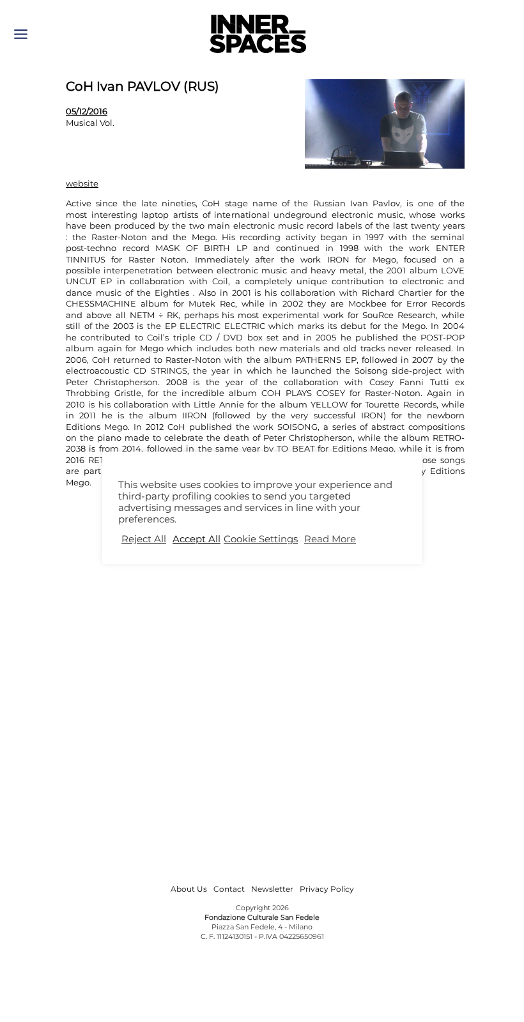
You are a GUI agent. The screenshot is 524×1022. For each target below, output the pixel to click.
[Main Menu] (20, 34)
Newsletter (272, 889)
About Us (189, 889)
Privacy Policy (327, 889)
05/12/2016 (86, 111)
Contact (229, 889)
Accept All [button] (196, 539)
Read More (330, 539)
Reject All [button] (143, 539)
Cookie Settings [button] (261, 539)
